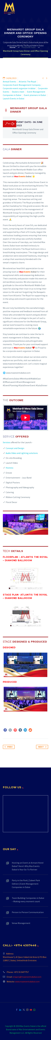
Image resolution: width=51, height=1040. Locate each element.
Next (41, 747)
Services (6, 442)
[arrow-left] (5, 524)
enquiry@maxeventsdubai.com (27, 976)
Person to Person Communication (28, 912)
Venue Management (21, 923)
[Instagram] (27, 1010)
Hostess (9, 467)
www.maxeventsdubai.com (27, 981)
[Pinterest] (15, 730)
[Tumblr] (20, 730)
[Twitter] (10, 730)
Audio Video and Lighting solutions (22, 453)
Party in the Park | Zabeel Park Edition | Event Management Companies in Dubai (26, 883)
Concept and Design (15, 448)
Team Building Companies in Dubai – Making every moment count (28, 900)
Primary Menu (45, 9)
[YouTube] (31, 1010)
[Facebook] (5, 730)
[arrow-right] (45, 524)
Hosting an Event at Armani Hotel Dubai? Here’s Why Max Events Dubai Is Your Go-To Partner (28, 866)
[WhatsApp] (34, 1010)
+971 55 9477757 (21, 972)
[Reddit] (30, 730)
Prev (10, 747)
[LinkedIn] (25, 730)
